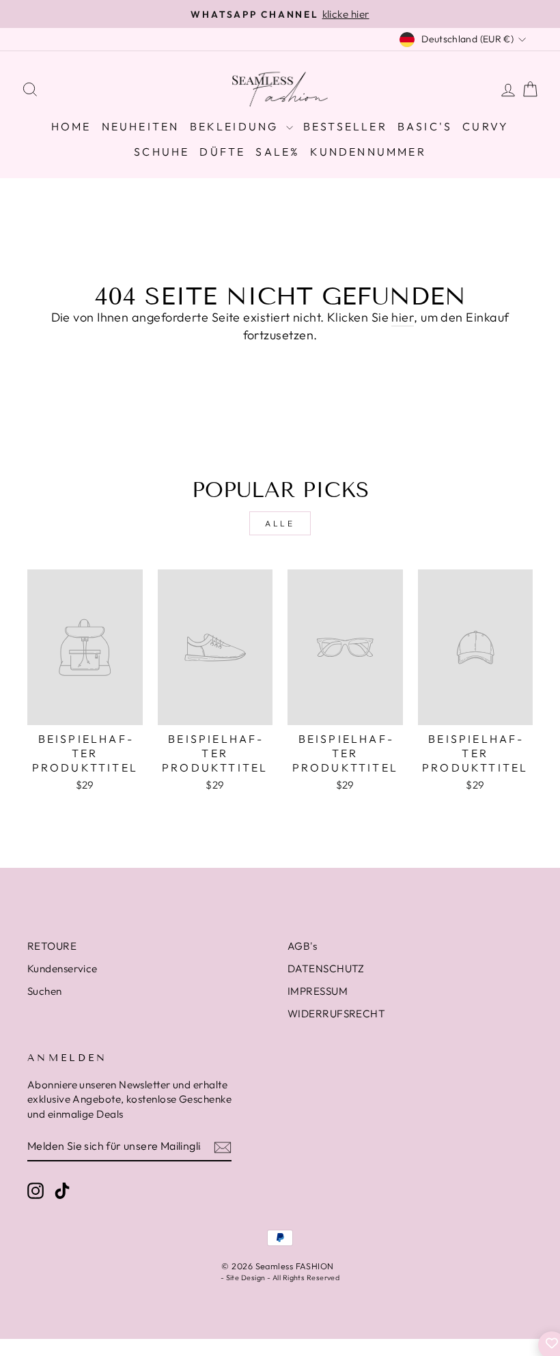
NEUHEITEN (141, 126)
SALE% (277, 151)
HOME (71, 126)
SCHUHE (161, 151)
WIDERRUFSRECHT (336, 1013)
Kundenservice (62, 968)
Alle (279, 523)
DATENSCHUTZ (326, 968)
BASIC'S (424, 126)
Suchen (44, 991)
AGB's (302, 946)
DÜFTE (222, 151)
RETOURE (51, 946)
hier (402, 317)
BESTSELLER (345, 126)
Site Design (246, 1277)
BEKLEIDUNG (236, 126)
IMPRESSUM (318, 991)
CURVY (485, 126)
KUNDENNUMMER (367, 151)
